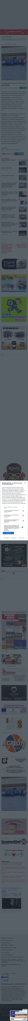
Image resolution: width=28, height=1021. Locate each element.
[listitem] (14, 508)
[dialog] (14, 510)
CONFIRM (8, 533)
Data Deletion (6, 537)
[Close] (25, 483)
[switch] (23, 511)
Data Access (14, 537)
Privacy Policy (22, 537)
